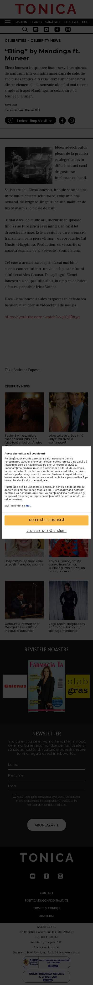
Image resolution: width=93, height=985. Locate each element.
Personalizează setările (46, 531)
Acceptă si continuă (46, 520)
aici (28, 505)
